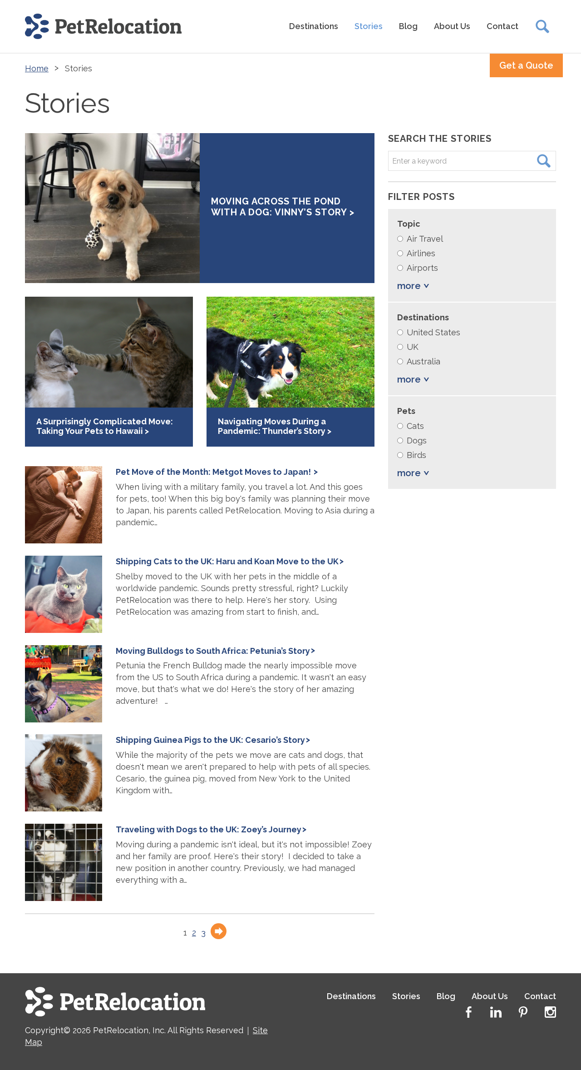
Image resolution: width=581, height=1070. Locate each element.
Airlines (421, 253)
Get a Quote (526, 65)
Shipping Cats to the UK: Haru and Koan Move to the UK (227, 561)
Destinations (313, 26)
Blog (408, 26)
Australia (423, 361)
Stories (369, 26)
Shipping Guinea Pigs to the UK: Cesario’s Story (210, 740)
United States (433, 332)
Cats (415, 426)
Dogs (417, 440)
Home (37, 68)
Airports (422, 268)
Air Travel (425, 239)
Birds (416, 455)
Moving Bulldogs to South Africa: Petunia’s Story (213, 651)
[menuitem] (313, 26)
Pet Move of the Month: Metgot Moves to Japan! (214, 472)
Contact (502, 26)
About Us (452, 26)
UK (413, 347)
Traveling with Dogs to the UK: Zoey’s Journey (208, 829)
